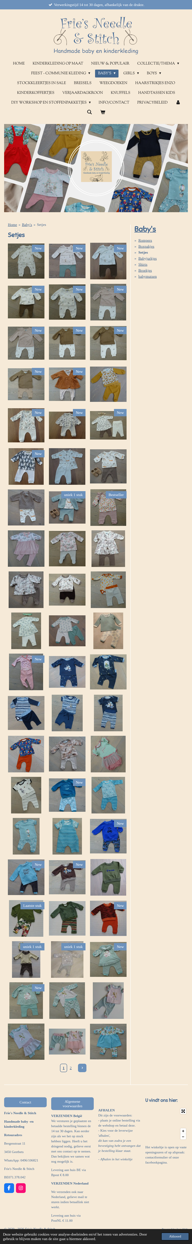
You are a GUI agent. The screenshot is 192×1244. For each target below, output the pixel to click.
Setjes (41, 224)
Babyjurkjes (147, 258)
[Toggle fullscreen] (183, 1111)
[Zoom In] (183, 1131)
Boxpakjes (146, 246)
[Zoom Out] (183, 1137)
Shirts (142, 264)
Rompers (145, 240)
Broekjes (145, 270)
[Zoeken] (89, 112)
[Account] (178, 103)
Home (12, 224)
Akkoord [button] (175, 1236)
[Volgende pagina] (82, 1068)
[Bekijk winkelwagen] (102, 113)
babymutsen (147, 276)
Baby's (27, 224)
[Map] (166, 1123)
